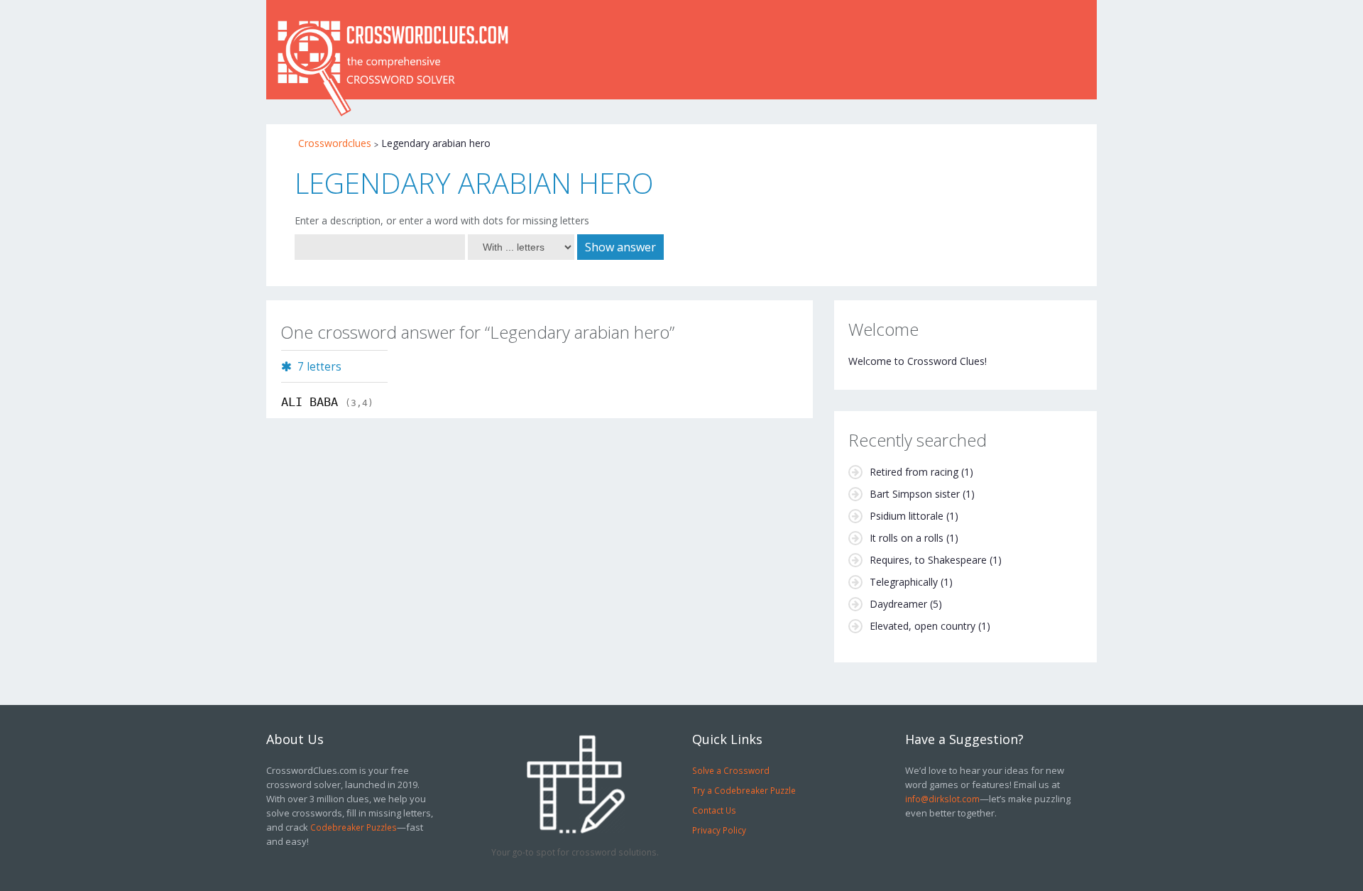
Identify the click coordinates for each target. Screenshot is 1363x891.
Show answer (620, 247)
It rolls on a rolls (906, 538)
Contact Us (714, 810)
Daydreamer (898, 604)
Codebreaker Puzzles (353, 827)
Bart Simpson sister (915, 494)
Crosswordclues (334, 143)
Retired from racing (914, 472)
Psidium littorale (906, 516)
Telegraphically (904, 582)
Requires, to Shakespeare (928, 560)
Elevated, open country (922, 626)
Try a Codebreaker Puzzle (744, 790)
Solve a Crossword (731, 770)
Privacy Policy (719, 830)
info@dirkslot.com (942, 798)
